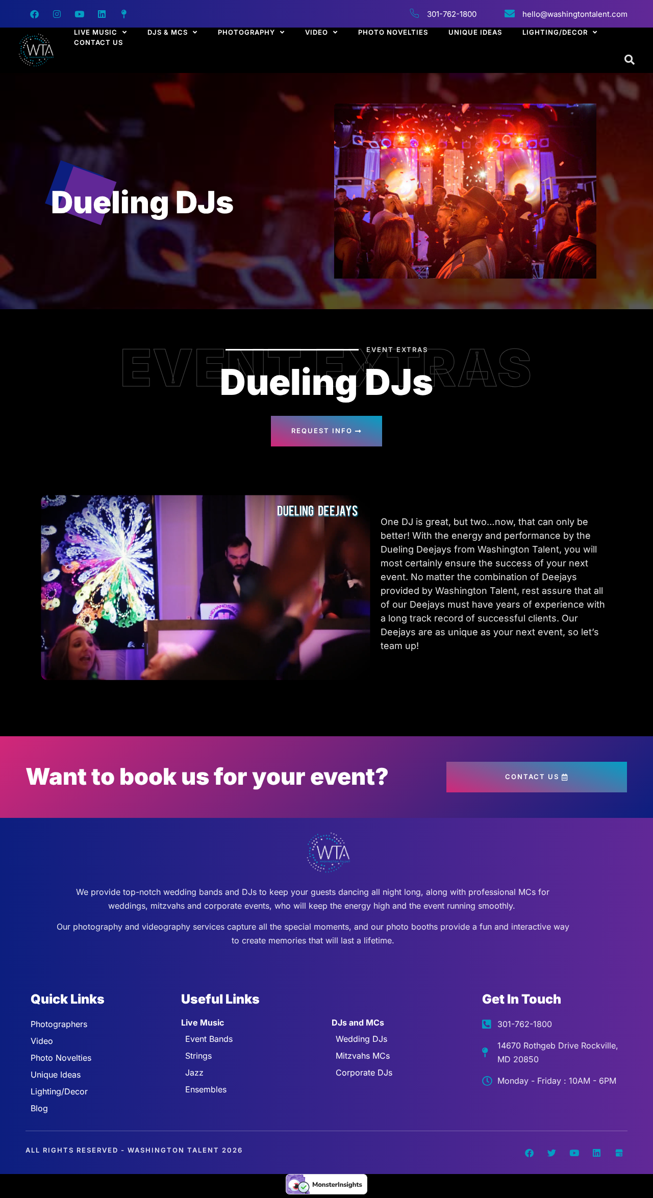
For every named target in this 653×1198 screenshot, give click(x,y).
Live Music (95, 32)
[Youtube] (79, 13)
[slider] (196, 670)
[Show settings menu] (338, 670)
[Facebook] (34, 13)
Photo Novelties (393, 32)
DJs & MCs (167, 32)
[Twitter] (551, 1152)
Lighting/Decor (555, 32)
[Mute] (318, 670)
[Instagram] (56, 13)
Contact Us (98, 42)
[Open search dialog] (630, 60)
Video (316, 32)
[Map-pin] (124, 13)
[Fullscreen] (358, 670)
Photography (246, 32)
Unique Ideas (475, 32)
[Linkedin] (101, 13)
